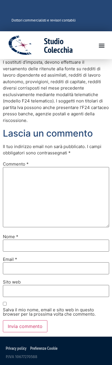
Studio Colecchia (58, 45)
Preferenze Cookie (43, 348)
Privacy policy (16, 348)
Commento (16, 164)
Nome (10, 236)
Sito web (12, 282)
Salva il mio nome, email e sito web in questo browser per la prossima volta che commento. (49, 312)
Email (10, 259)
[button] (101, 45)
